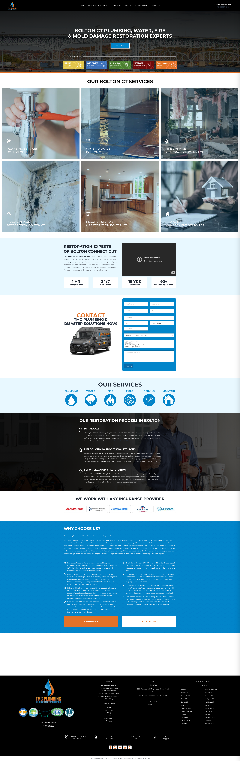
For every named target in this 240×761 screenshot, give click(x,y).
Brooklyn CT (185, 705)
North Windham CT (211, 690)
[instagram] (115, 747)
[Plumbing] (148, 343)
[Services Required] (148, 341)
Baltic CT (184, 699)
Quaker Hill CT (209, 724)
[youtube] (120, 747)
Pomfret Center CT (211, 717)
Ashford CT (185, 693)
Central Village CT (187, 711)
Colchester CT (185, 717)
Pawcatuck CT (209, 708)
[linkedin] (125, 747)
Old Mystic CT (209, 702)
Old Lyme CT (209, 699)
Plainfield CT (208, 711)
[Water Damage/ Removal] (148, 345)
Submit (129, 366)
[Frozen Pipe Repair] (148, 347)
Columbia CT (185, 720)
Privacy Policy (124, 758)
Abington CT (185, 690)
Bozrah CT (184, 702)
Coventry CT (185, 724)
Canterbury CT (186, 708)
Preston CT (208, 720)
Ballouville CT (185, 696)
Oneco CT (207, 705)
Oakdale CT (208, 696)
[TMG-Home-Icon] (48, 678)
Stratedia (147, 758)
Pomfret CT (208, 714)
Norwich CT (208, 693)
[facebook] (110, 747)
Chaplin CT (185, 714)
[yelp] (130, 747)
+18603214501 (223, 7)
